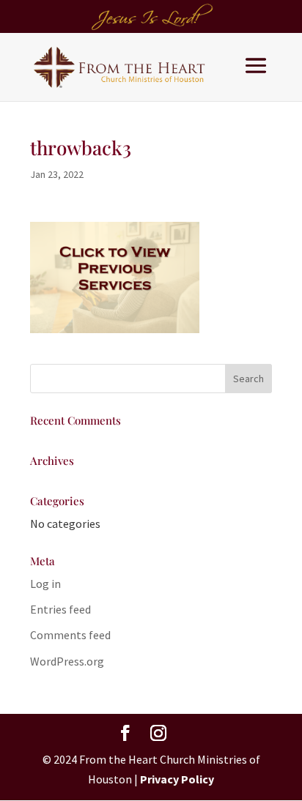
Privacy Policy (177, 779)
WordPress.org (67, 661)
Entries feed (60, 609)
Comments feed (70, 634)
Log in (45, 583)
